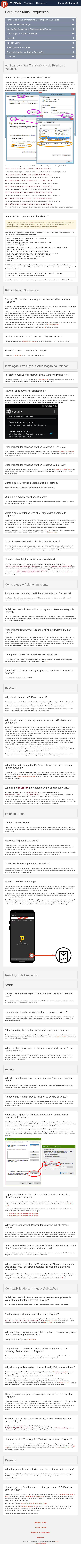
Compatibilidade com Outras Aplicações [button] (25, 52)
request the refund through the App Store (34, 1503)
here (47, 661)
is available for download (66, 451)
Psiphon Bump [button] (13, 43)
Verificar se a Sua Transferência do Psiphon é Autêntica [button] (33, 20)
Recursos (41, 3)
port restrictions (31, 1339)
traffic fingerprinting (52, 324)
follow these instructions (60, 1372)
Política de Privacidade (29, 341)
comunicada (30, 222)
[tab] (40, 20)
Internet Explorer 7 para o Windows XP (21, 1215)
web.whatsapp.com (63, 1447)
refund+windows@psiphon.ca (28, 1506)
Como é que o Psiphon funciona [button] (22, 33)
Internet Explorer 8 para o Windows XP (21, 1213)
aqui (55, 226)
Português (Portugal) (68, 3)
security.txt (18, 355)
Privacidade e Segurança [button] (18, 24)
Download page (43, 379)
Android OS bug (61, 1037)
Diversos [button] (11, 57)
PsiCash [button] (10, 38)
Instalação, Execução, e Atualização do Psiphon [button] (29, 29)
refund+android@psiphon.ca (35, 1496)
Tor (45, 327)
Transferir (28, 3)
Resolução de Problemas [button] (18, 47)
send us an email (51, 1374)
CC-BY (56, 1541)
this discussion (52, 1320)
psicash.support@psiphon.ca (26, 776)
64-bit (36, 1213)
